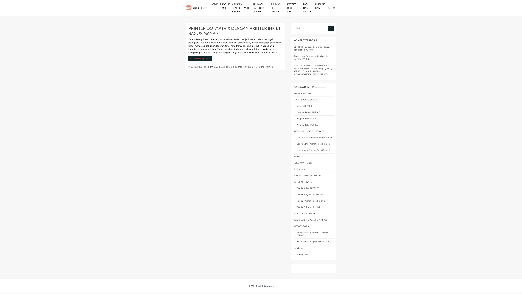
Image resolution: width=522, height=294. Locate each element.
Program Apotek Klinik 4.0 (308, 112)
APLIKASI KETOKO (302, 93)
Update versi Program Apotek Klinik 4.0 (314, 137)
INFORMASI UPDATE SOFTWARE (309, 131)
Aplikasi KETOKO (304, 106)
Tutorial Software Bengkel (308, 207)
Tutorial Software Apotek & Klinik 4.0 (310, 220)
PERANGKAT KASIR (216, 67)
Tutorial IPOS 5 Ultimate (304, 213)
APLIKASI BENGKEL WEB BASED (240, 8)
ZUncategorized (301, 254)
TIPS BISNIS (299, 169)
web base (298, 248)
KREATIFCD (199, 8)
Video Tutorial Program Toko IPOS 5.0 (313, 242)
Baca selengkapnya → (200, 58)
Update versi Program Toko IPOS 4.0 (313, 144)
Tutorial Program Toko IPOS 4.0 (310, 194)
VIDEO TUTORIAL (302, 226)
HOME (214, 4)
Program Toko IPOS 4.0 (307, 118)
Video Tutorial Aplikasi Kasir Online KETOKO (312, 234)
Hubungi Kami (320, 6)
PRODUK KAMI (225, 6)
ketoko (297, 156)
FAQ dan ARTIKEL (308, 8)
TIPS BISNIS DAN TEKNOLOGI (240, 67)
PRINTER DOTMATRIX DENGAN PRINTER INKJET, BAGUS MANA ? (235, 31)
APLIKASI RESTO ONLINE (276, 8)
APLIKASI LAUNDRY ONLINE (258, 8)
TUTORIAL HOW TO (264, 67)
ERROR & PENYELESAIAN (305, 100)
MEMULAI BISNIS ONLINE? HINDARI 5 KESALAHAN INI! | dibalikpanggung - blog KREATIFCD (313, 68)
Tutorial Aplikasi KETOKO (307, 188)
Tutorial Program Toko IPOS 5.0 (310, 201)
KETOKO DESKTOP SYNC (292, 8)
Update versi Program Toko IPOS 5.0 (313, 150)
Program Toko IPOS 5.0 (307, 125)
